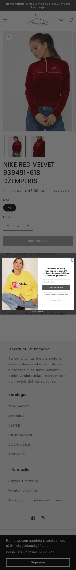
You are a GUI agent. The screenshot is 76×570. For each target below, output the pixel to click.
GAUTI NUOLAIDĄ (56, 288)
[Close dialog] (71, 260)
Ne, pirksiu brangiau (56, 300)
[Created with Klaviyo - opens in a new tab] (38, 311)
